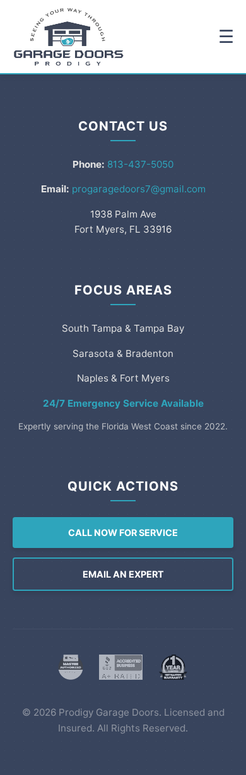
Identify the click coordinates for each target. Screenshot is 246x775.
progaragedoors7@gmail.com (139, 189)
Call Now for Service (123, 532)
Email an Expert (123, 574)
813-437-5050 (140, 164)
